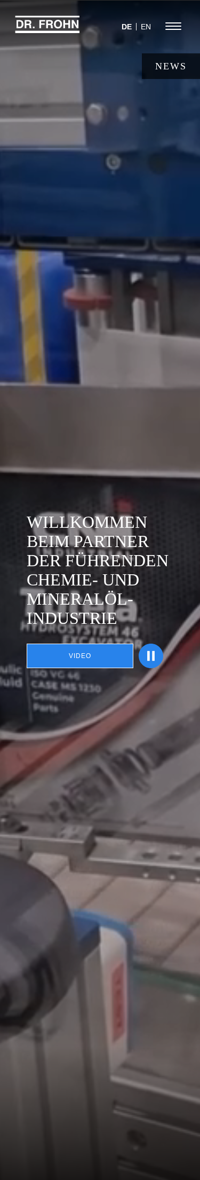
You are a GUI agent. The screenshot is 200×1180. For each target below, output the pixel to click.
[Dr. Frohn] (47, 29)
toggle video (151, 656)
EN (146, 26)
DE (127, 26)
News (171, 66)
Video (80, 656)
